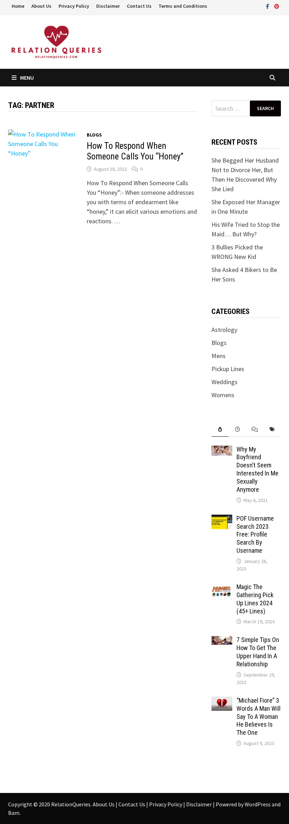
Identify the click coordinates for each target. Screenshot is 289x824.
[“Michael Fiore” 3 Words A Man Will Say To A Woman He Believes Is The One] (221, 701)
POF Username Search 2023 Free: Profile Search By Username (255, 534)
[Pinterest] (276, 6)
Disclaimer (108, 6)
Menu (27, 77)
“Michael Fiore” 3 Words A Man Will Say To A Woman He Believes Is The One (258, 716)
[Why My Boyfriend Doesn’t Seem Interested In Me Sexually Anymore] (221, 450)
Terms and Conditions (183, 6)
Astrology (224, 330)
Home (18, 6)
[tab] (220, 429)
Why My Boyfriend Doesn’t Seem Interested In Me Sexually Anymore (257, 469)
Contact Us (139, 6)
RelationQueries (71, 804)
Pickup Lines (227, 369)
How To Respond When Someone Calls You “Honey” (135, 151)
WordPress (258, 804)
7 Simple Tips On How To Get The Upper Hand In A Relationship (257, 652)
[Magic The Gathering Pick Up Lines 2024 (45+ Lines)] (221, 588)
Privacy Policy (74, 6)
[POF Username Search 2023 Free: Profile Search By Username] (221, 519)
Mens (218, 356)
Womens (222, 395)
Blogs (94, 135)
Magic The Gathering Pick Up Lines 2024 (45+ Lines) (254, 599)
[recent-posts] (237, 429)
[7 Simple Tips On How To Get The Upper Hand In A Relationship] (221, 641)
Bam (13, 812)
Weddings (224, 382)
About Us (41, 6)
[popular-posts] (220, 429)
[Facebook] (268, 6)
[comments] (254, 429)
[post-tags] (272, 429)
